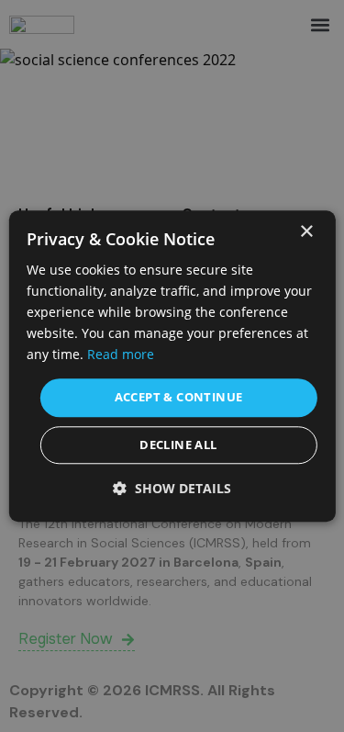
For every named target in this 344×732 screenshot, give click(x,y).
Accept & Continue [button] (179, 397)
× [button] (306, 232)
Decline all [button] (177, 444)
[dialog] (171, 366)
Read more (120, 355)
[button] (172, 488)
